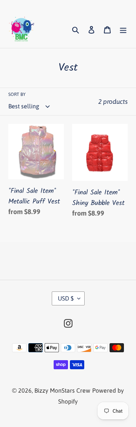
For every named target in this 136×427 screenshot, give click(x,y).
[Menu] (123, 29)
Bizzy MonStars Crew (62, 390)
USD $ (66, 298)
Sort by (17, 94)
